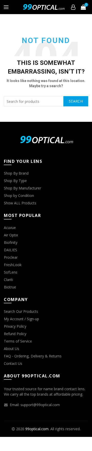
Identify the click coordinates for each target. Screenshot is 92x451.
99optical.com (37, 428)
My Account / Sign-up (21, 318)
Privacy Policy (15, 326)
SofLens (10, 272)
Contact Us (13, 363)
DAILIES (10, 249)
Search (76, 101)
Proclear (11, 257)
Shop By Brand (16, 173)
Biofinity (10, 242)
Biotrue (10, 287)
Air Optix (11, 235)
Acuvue (10, 227)
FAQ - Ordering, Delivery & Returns (33, 356)
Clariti (8, 279)
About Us (11, 348)
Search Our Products (21, 311)
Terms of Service (18, 341)
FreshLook (12, 264)
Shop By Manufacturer (22, 188)
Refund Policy (15, 333)
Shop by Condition (19, 195)
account (73, 7)
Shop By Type (15, 180)
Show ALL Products (20, 203)
